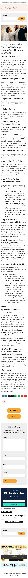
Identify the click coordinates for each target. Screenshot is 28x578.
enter (22, 138)
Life (4, 401)
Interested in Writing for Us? (14, 516)
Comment (6, 437)
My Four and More (9, 8)
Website (5, 473)
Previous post (14, 410)
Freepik (12, 391)
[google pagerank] (8, 508)
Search (5, 15)
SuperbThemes (14, 575)
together (18, 141)
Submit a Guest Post (14, 521)
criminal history (9, 299)
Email (5, 464)
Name (5, 455)
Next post (14, 416)
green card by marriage (18, 102)
